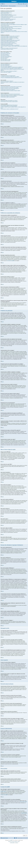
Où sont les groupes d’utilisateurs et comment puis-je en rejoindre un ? (12, 67)
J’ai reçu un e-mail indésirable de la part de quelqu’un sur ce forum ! (11, 77)
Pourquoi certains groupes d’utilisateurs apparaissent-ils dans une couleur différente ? (12, 70)
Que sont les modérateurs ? (5, 65)
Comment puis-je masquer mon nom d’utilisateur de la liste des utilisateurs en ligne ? (14, 24)
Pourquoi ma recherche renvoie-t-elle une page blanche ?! (10, 88)
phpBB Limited (3, 791)
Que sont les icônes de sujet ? (5, 60)
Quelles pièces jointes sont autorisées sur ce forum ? (9, 100)
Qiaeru (19, 841)
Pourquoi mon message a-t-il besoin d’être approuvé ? (9, 48)
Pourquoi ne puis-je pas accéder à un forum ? (8, 42)
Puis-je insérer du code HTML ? (6, 53)
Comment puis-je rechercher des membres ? (8, 89)
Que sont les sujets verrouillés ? (6, 59)
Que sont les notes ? (4, 58)
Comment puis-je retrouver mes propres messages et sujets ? (10, 90)
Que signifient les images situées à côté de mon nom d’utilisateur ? (11, 28)
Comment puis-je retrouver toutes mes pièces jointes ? (9, 101)
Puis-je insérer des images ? (5, 55)
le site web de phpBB (10, 260)
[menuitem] (3, 4)
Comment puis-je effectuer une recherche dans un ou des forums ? (11, 86)
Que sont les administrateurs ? (5, 64)
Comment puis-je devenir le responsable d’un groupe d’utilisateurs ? (11, 68)
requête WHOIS (24, 813)
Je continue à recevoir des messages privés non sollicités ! (10, 76)
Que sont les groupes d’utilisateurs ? (6, 66)
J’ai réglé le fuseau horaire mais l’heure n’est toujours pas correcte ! (11, 26)
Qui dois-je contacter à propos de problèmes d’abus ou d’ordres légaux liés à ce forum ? (13, 107)
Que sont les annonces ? (5, 57)
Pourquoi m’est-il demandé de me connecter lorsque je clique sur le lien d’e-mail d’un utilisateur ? (14, 32)
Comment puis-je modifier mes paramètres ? (8, 23)
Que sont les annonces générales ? (6, 56)
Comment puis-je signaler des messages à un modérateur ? (10, 45)
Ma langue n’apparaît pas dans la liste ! (7, 27)
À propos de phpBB (4, 794)
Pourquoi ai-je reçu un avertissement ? (7, 44)
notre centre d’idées (23, 801)
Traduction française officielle (12, 841)
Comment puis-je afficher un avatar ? (6, 29)
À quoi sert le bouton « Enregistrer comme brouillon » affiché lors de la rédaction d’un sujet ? (14, 46)
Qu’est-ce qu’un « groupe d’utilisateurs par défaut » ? (9, 71)
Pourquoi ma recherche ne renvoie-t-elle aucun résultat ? (10, 87)
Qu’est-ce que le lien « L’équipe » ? (6, 72)
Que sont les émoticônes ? (5, 54)
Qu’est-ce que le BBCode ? (5, 52)
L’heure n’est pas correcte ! (5, 25)
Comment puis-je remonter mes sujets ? (7, 49)
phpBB (11, 840)
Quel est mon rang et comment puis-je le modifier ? (9, 30)
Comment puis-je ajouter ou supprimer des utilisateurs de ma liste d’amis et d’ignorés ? (12, 83)
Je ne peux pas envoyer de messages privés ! (8, 75)
